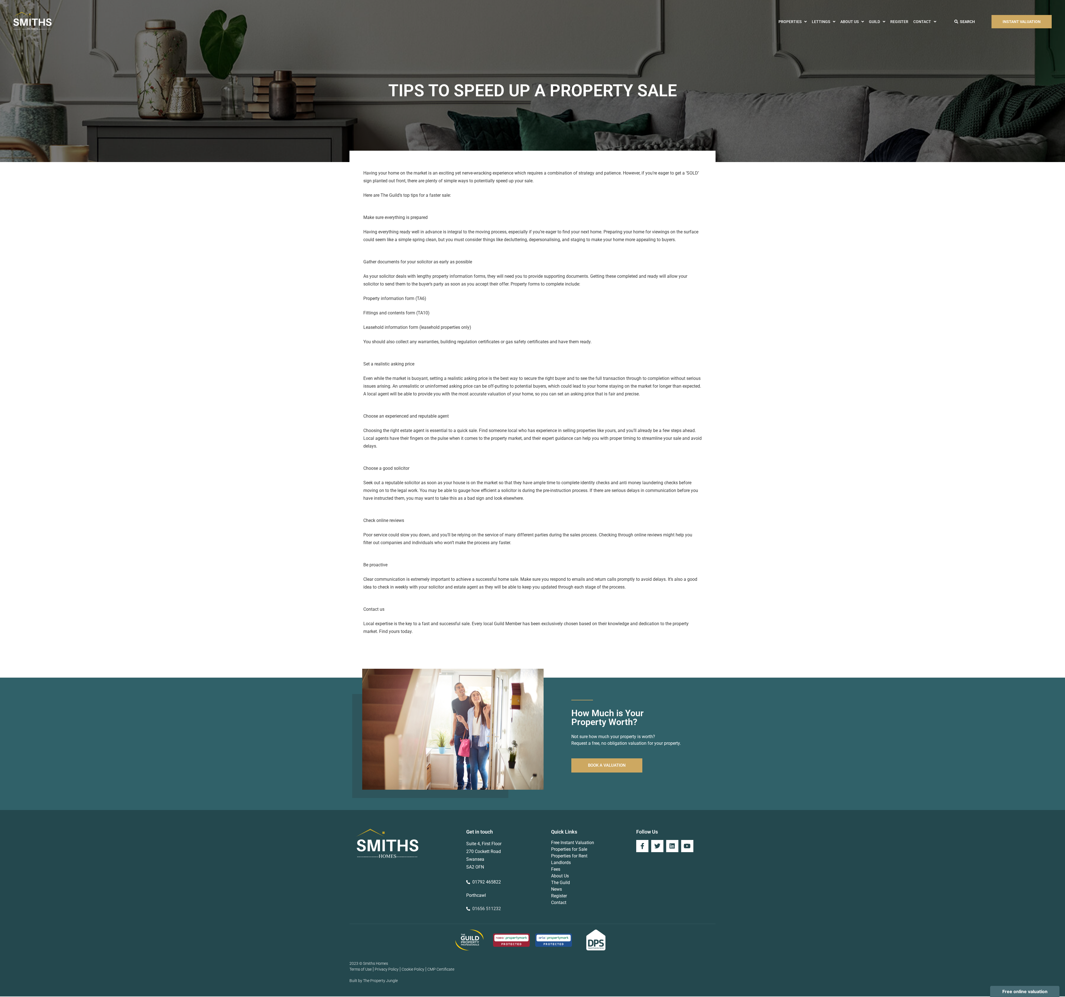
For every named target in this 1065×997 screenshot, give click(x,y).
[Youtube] (687, 846)
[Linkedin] (672, 846)
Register (899, 21)
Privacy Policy (387, 969)
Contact (922, 21)
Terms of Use (360, 969)
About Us (849, 21)
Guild (874, 21)
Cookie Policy (413, 969)
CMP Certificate (440, 969)
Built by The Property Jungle (373, 980)
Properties (790, 21)
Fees (555, 869)
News (556, 889)
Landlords (561, 862)
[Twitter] (657, 846)
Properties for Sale (569, 849)
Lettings (821, 21)
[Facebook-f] (642, 846)
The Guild (560, 882)
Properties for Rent (569, 856)
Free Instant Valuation (572, 842)
